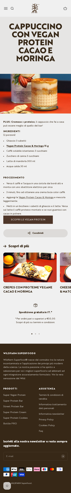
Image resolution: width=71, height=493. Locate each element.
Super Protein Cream (14, 412)
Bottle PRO (10, 423)
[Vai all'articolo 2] (35, 333)
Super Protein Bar (13, 401)
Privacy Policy (46, 419)
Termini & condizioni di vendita (51, 397)
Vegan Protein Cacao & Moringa (25, 146)
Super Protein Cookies (15, 418)
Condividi (37, 233)
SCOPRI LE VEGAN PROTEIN (28, 220)
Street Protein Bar (13, 406)
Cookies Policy (47, 425)
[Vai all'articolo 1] (31, 333)
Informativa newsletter (51, 414)
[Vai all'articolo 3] (39, 333)
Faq (41, 431)
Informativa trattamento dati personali (53, 406)
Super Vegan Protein (14, 395)
